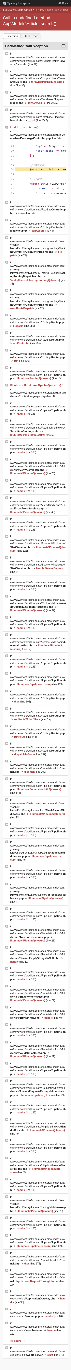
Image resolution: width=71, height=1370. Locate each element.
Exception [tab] (12, 36)
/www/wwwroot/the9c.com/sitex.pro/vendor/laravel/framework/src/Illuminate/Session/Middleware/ (37, 544)
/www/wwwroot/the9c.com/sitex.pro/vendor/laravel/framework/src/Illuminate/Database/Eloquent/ (37, 99)
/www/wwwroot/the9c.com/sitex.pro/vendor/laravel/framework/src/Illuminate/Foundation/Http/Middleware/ (37, 466)
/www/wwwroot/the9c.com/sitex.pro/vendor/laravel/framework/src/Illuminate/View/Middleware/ (37, 505)
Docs (65, 3)
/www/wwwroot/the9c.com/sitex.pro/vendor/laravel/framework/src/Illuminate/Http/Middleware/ (38, 1127)
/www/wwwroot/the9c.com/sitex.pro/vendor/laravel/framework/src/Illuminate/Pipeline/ (38, 375)
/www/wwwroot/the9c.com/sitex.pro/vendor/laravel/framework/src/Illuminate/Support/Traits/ (37, 61)
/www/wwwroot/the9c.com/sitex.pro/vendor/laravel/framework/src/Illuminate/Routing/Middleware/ (37, 428)
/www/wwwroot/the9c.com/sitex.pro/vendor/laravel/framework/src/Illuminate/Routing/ (38, 210)
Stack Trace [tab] (30, 36)
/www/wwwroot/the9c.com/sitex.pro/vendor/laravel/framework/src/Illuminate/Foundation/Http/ (37, 768)
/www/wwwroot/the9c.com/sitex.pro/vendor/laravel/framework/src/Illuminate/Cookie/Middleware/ (38, 603)
